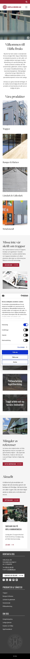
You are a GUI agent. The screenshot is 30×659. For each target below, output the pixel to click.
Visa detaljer (21, 347)
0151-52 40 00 (9, 567)
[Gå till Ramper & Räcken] (15, 149)
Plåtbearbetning (7, 606)
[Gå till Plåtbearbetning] (15, 382)
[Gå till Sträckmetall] (15, 215)
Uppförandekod (7, 629)
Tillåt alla (15, 352)
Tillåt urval (15, 357)
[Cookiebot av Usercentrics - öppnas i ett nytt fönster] (21, 296)
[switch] (25, 330)
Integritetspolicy (8, 619)
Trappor (5, 593)
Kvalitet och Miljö (8, 626)
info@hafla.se (11, 569)
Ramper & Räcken (8, 596)
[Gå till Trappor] (15, 115)
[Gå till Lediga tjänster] (15, 402)
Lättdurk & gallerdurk (9, 599)
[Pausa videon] (28, 38)
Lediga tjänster (7, 622)
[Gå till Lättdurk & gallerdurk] (15, 182)
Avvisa (15, 362)
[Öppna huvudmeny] (25, 7)
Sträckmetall (6, 603)
